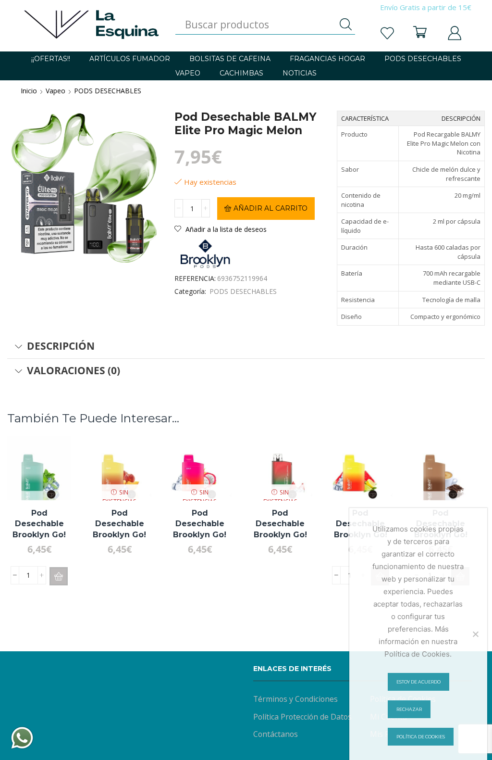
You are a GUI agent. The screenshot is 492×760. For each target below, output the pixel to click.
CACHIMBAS (241, 73)
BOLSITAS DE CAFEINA (230, 58)
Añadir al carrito (271, 208)
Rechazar (409, 709)
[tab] (246, 346)
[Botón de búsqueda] (345, 24)
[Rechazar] (475, 634)
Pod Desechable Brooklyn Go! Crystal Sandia (280, 529)
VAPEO (187, 73)
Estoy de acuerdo (418, 681)
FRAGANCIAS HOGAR (327, 58)
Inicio (29, 90)
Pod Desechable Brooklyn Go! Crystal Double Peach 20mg (119, 534)
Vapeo (55, 90)
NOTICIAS (300, 73)
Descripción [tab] (61, 346)
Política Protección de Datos (302, 716)
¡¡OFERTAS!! (50, 58)
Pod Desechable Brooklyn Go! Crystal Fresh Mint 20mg (39, 534)
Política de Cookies (420, 736)
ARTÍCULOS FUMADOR (129, 58)
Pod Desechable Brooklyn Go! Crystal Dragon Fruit (200, 534)
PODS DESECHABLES (422, 58)
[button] (58, 576)
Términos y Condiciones (295, 699)
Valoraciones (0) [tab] (73, 370)
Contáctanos (275, 734)
